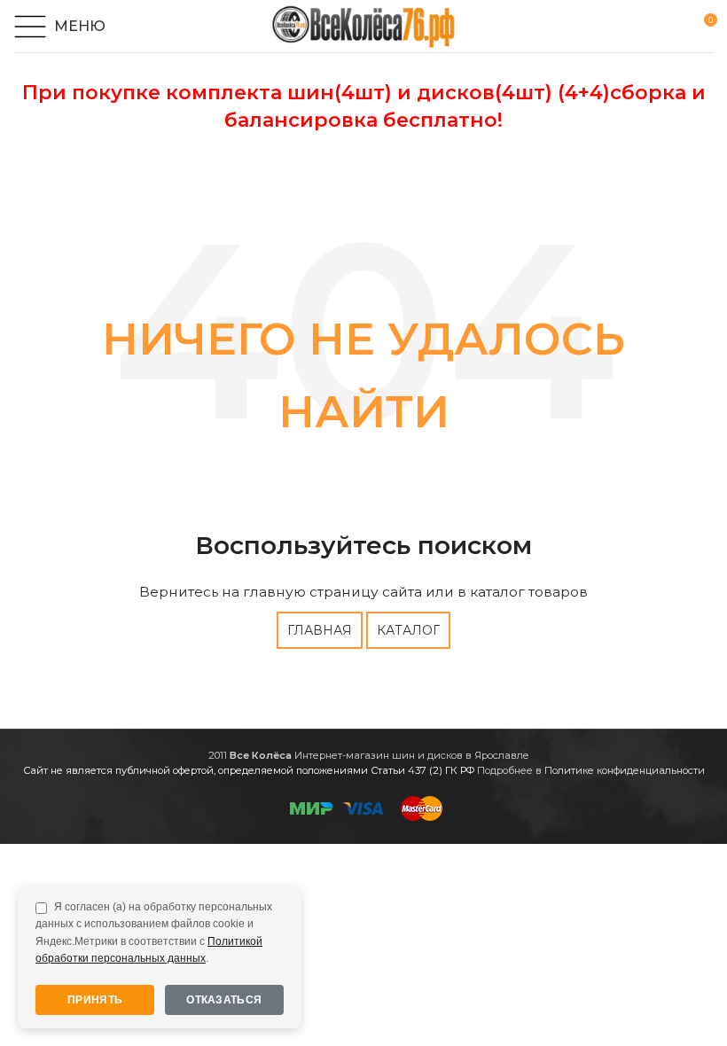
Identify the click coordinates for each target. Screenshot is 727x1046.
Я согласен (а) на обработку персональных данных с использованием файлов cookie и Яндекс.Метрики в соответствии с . (153, 932)
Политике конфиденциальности (624, 770)
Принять (94, 1000)
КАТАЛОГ (408, 630)
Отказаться (224, 1000)
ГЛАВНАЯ (319, 630)
